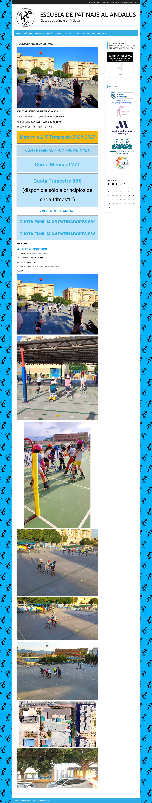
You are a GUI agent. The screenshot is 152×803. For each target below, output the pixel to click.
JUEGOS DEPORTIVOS (99, 33)
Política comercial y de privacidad (99, 2)
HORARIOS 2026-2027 (63, 33)
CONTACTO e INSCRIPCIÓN (44, 33)
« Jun (109, 213)
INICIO (18, 33)
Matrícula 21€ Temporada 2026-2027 (57, 137)
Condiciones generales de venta (129, 2)
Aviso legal (114, 2)
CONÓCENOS (27, 33)
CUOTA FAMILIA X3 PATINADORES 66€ (57, 221)
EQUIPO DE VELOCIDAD (81, 33)
